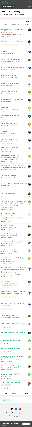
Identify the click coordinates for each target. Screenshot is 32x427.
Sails (4, 227)
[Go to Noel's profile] (29, 84)
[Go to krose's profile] (29, 366)
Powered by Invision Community (16, 418)
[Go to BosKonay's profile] (29, 193)
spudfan (5, 77)
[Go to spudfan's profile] (29, 76)
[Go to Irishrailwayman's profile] (29, 156)
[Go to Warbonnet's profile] (29, 148)
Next (26, 24)
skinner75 (5, 334)
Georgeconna (6, 61)
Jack (4, 53)
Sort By (28, 21)
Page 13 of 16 (15, 24)
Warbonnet (5, 109)
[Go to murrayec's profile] (29, 29)
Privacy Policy (16, 413)
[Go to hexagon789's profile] (29, 41)
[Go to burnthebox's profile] (29, 340)
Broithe (4, 93)
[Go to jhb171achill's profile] (29, 116)
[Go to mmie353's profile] (29, 108)
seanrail (5, 243)
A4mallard (5, 367)
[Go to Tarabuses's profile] (29, 201)
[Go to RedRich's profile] (29, 281)
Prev (5, 24)
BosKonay (5, 169)
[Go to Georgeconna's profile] (29, 60)
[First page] (2, 24)
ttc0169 (4, 149)
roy (3, 376)
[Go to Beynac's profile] (29, 124)
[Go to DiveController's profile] (29, 383)
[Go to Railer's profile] (29, 132)
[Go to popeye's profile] (29, 214)
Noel (4, 85)
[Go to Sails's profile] (29, 226)
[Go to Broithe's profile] (29, 92)
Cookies (24, 413)
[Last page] (30, 24)
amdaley (5, 350)
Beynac (4, 125)
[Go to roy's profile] (29, 374)
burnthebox (5, 342)
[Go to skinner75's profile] (29, 332)
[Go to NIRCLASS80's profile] (29, 166)
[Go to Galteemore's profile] (29, 100)
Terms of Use (5, 425)
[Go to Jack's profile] (29, 52)
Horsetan (5, 141)
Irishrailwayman (7, 157)
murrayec (5, 32)
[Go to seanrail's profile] (29, 242)
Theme (8, 413)
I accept (27, 424)
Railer (4, 133)
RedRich (5, 326)
